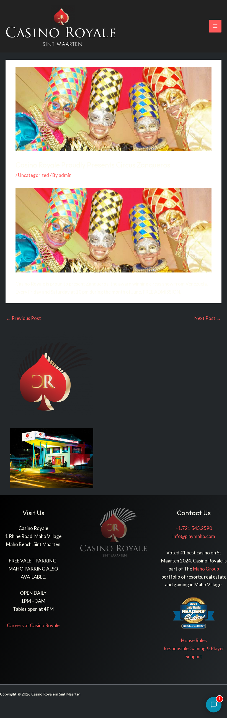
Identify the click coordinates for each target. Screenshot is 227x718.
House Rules (194, 640)
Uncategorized (33, 175)
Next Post (207, 318)
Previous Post (23, 318)
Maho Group (206, 569)
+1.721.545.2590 (194, 528)
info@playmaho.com (193, 536)
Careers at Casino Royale (33, 625)
